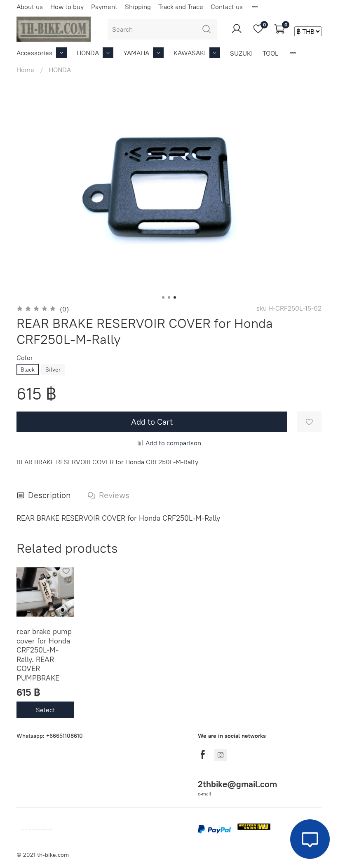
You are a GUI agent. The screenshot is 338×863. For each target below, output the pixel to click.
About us (29, 6)
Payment (104, 6)
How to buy (67, 6)
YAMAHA (136, 53)
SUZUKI (241, 53)
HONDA (88, 53)
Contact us (227, 6)
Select (45, 710)
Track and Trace (180, 6)
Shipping (138, 6)
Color (24, 358)
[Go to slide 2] (169, 297)
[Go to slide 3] (175, 297)
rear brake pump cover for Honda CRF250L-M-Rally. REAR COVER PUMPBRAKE (44, 655)
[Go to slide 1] (163, 297)
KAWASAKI (190, 53)
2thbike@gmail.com (237, 784)
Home (25, 69)
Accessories (34, 53)
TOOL (270, 53)
